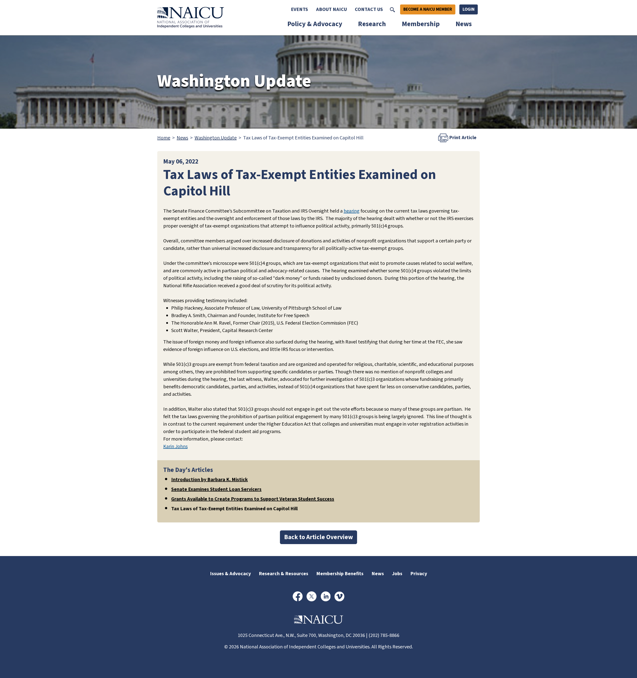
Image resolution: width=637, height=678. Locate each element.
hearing (352, 211)
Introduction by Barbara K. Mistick (209, 479)
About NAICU (331, 9)
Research (372, 24)
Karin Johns (175, 446)
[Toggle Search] (392, 9)
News (464, 24)
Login (469, 9)
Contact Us (369, 9)
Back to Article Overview (318, 537)
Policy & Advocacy (314, 24)
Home (163, 137)
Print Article (462, 137)
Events (299, 9)
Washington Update (216, 137)
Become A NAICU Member (427, 9)
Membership (421, 24)
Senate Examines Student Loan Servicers (216, 489)
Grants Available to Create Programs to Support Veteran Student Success (252, 499)
